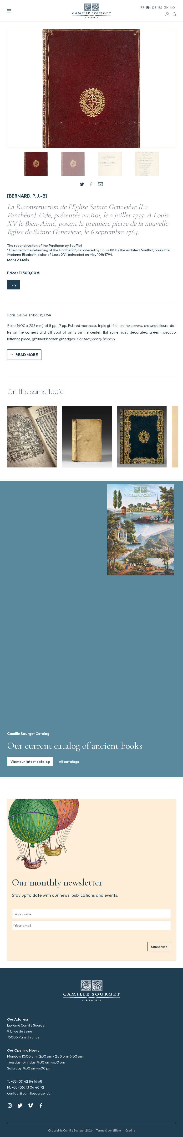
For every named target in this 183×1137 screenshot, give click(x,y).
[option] (32, 437)
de (154, 7)
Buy (13, 285)
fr (142, 7)
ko (172, 7)
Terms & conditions (109, 1130)
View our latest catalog (30, 761)
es (160, 7)
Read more (26, 354)
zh (166, 7)
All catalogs (69, 761)
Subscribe (159, 946)
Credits (130, 1130)
